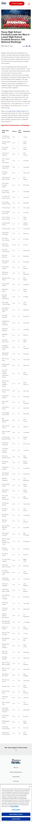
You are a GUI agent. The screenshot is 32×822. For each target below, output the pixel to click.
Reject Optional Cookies (16, 814)
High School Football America (17, 111)
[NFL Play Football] (4, 3)
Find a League (18, 3)
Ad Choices (16, 781)
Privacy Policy (16, 776)
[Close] (30, 786)
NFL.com (16, 767)
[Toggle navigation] (29, 3)
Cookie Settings (16, 809)
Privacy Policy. (15, 806)
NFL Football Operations (16, 772)
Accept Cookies (16, 819)
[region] (16, 803)
